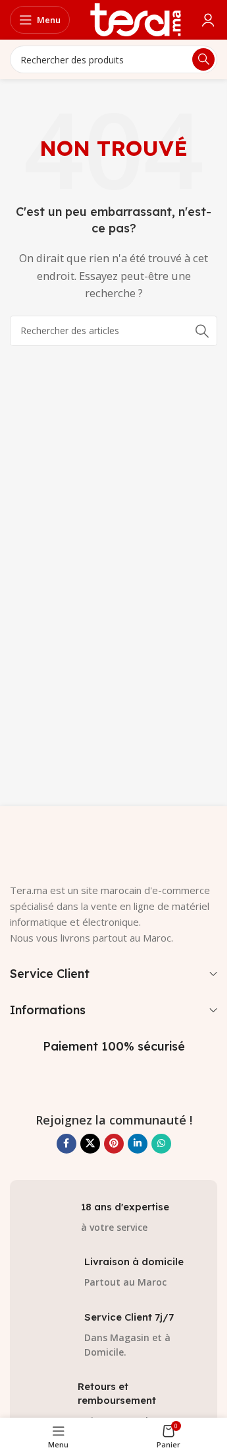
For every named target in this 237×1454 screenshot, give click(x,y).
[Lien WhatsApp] (161, 1144)
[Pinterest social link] (114, 1144)
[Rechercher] (202, 331)
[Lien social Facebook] (66, 1144)
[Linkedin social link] (137, 1144)
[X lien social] (90, 1144)
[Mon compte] (208, 20)
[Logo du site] (135, 18)
